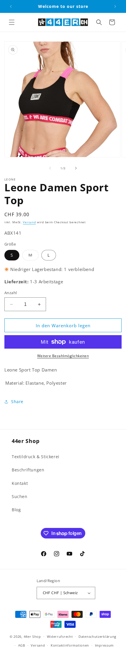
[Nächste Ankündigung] (115, 6)
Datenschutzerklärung (97, 636)
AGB (21, 645)
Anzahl (10, 292)
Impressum (104, 645)
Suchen (20, 496)
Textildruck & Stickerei (35, 456)
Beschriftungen (28, 470)
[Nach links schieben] (50, 168)
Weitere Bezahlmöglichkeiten (63, 355)
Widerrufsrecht (60, 636)
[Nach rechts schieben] (75, 168)
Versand (29, 222)
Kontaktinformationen (70, 645)
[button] (11, 22)
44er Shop (32, 636)
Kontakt (20, 483)
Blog (16, 509)
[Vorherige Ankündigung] (10, 6)
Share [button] (17, 401)
